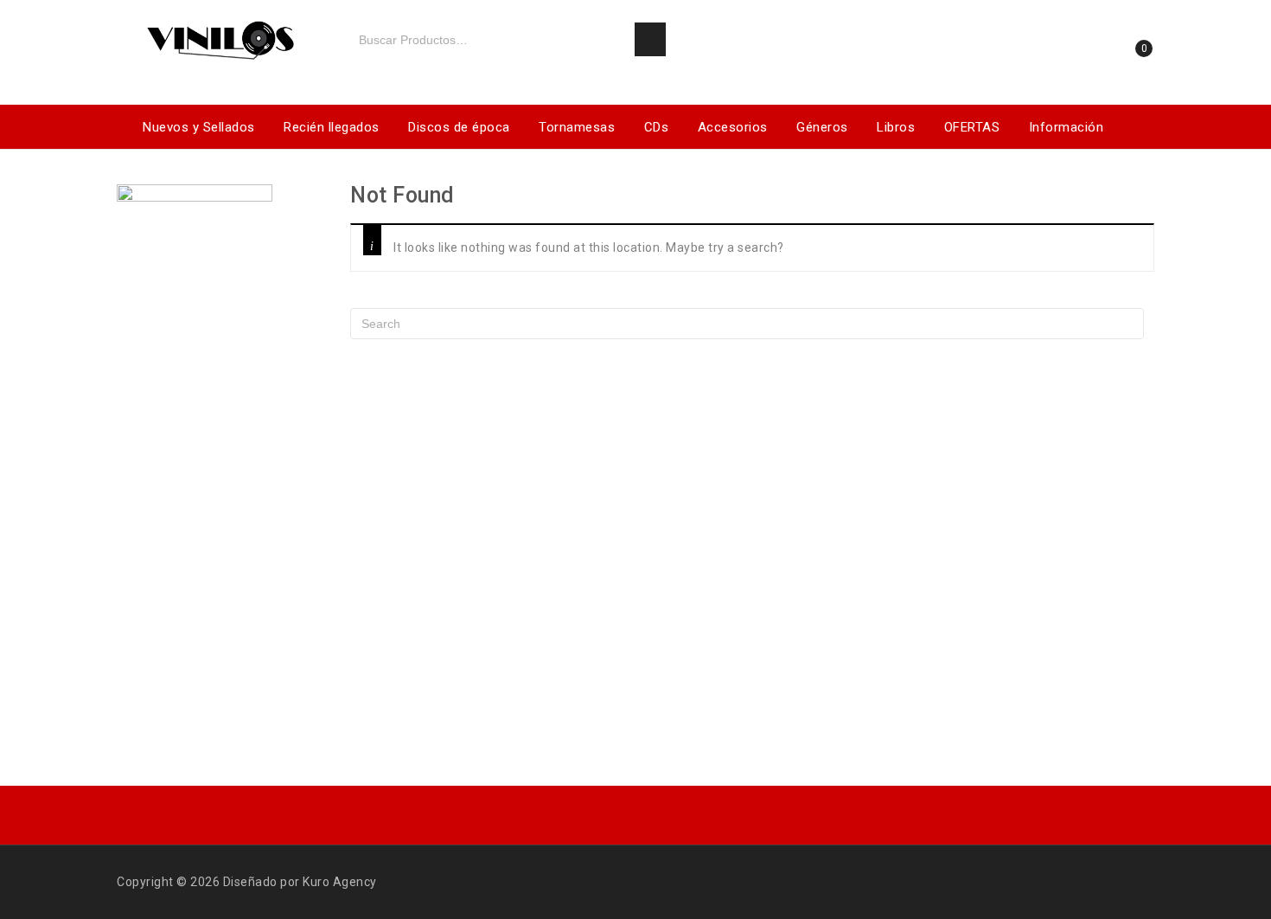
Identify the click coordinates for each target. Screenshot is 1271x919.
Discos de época (459, 127)
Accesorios (733, 127)
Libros (896, 127)
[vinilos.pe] (220, 36)
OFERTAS (972, 127)
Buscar (650, 39)
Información (1066, 127)
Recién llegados (332, 127)
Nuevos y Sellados (199, 127)
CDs (656, 127)
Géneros (822, 127)
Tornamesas (577, 127)
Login (1076, 54)
